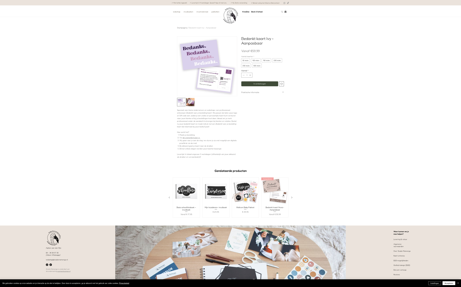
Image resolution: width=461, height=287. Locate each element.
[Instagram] (284, 3)
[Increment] (250, 75)
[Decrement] (243, 75)
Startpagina (182, 27)
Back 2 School (257, 12)
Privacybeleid (124, 283)
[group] (230, 197)
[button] (285, 11)
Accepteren (449, 283)
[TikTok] (288, 3)
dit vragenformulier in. (191, 137)
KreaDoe (245, 12)
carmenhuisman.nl (64, 271)
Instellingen (434, 283)
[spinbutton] (247, 75)
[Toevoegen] (281, 83)
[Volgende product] (291, 197)
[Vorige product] (169, 197)
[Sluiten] (458, 283)
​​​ (400, 270)
